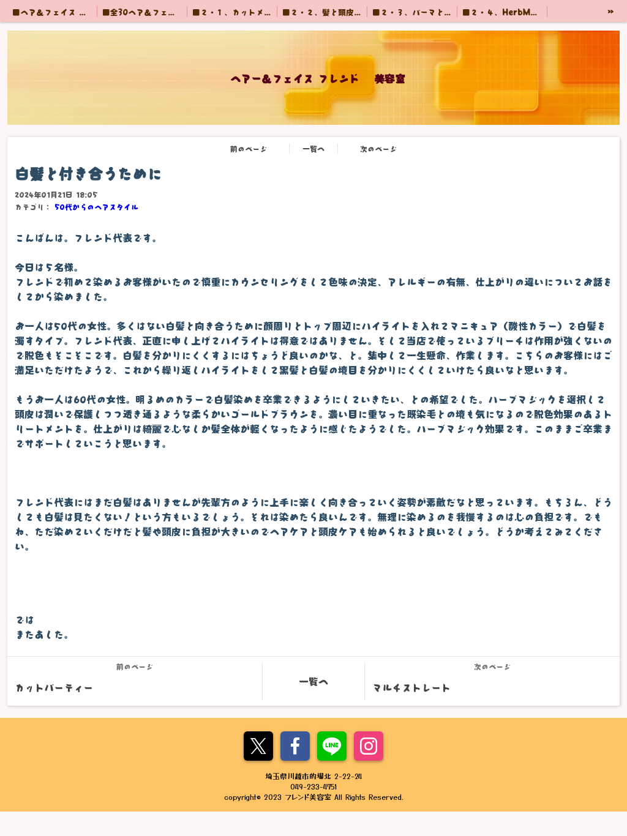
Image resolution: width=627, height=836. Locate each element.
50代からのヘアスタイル (96, 206)
